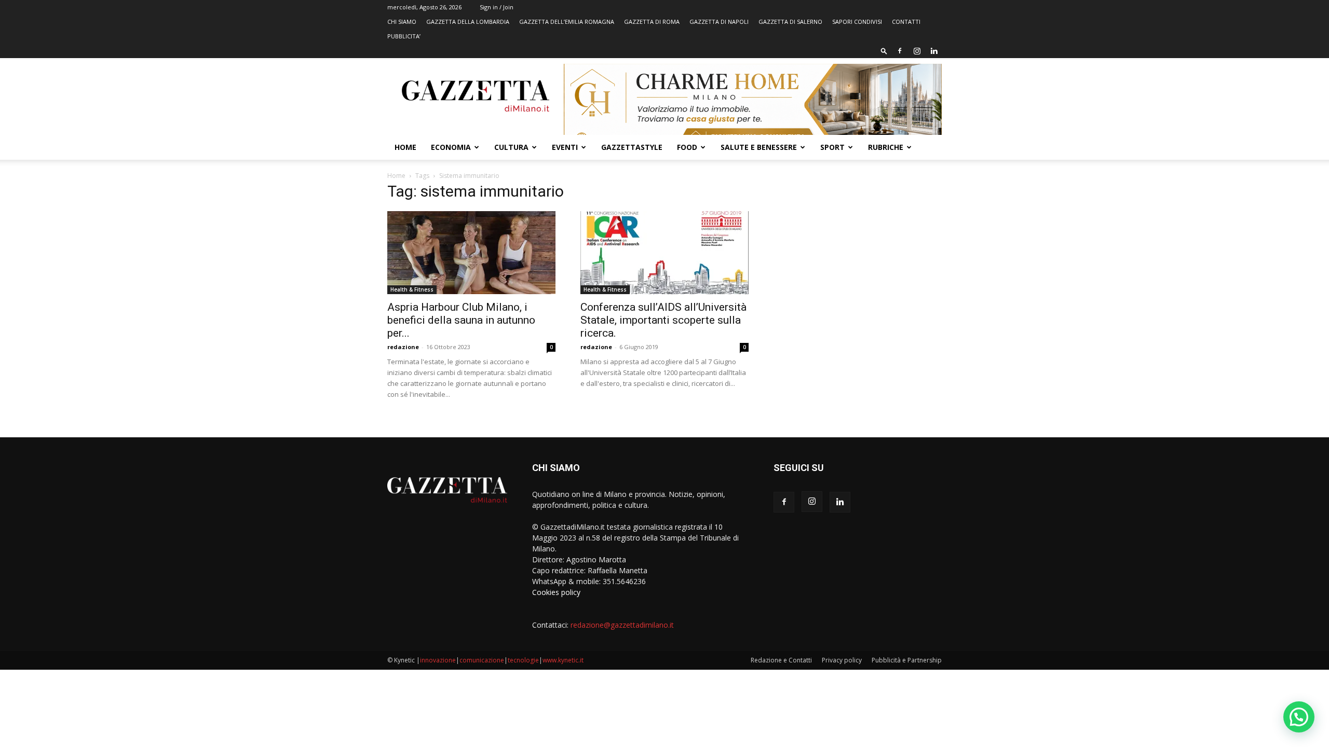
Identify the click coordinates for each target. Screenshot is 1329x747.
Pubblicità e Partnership (907, 660)
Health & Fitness (411, 289)
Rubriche (885, 147)
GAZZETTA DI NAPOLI (719, 21)
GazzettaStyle (631, 147)
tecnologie (523, 660)
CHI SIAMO (401, 21)
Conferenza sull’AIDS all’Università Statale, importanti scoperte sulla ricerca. (663, 320)
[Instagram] (917, 51)
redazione (403, 347)
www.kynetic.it (563, 660)
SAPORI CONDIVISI (857, 21)
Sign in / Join (496, 7)
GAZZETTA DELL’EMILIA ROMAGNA (566, 21)
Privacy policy (842, 660)
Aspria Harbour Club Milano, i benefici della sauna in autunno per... (461, 320)
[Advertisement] (857, 262)
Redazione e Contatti (781, 660)
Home (405, 147)
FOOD (687, 147)
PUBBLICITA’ (404, 36)
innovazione (438, 660)
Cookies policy (556, 592)
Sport (832, 147)
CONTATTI (906, 21)
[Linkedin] (934, 51)
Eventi (565, 147)
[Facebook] (899, 51)
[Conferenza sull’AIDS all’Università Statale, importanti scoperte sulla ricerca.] (664, 252)
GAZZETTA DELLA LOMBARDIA (467, 21)
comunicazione (481, 660)
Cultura (511, 147)
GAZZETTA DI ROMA (652, 21)
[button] (884, 50)
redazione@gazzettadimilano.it (622, 625)
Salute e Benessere (759, 147)
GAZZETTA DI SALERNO (790, 21)
